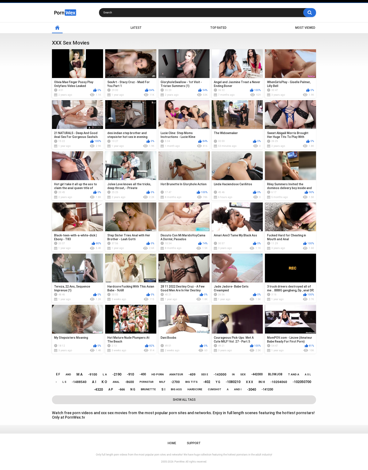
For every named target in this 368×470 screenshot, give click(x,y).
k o (104, 382)
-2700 (175, 382)
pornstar (146, 381)
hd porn (157, 374)
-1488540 (79, 382)
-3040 (251, 390)
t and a (293, 374)
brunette (148, 389)
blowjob (275, 374)
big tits (191, 381)
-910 (130, 374)
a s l (308, 374)
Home (57, 27)
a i (94, 382)
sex (243, 374)
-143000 (220, 374)
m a (79, 374)
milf (162, 381)
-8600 (129, 382)
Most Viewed (305, 27)
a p (110, 389)
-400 (142, 374)
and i (238, 389)
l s (64, 381)
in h (262, 382)
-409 (192, 374)
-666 (121, 389)
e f (58, 374)
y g (218, 382)
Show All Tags (184, 399)
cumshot (214, 389)
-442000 (257, 374)
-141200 (267, 389)
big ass (176, 389)
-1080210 (233, 382)
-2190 (116, 374)
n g (132, 389)
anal (116, 381)
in (233, 374)
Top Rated (218, 27)
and (68, 374)
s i (163, 389)
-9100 (92, 374)
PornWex (179, 461)
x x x (249, 382)
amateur (176, 374)
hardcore (194, 389)
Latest (136, 27)
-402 (206, 382)
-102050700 (302, 382)
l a (105, 374)
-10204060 (278, 382)
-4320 (98, 390)
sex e (204, 374)
